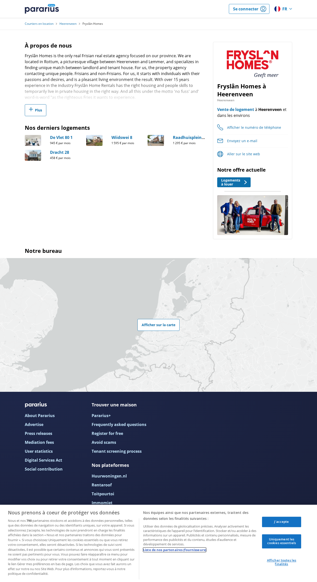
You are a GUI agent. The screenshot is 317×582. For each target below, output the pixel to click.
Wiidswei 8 (121, 137)
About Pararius (40, 415)
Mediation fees (39, 442)
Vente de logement (235, 109)
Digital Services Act (43, 460)
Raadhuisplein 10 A (192, 137)
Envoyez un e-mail (242, 140)
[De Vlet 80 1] (33, 140)
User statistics (39, 451)
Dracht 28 (59, 152)
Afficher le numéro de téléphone (254, 127)
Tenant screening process (117, 451)
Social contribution (44, 469)
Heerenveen (68, 23)
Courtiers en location (39, 23)
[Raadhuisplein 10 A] (156, 140)
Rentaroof (102, 485)
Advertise (34, 424)
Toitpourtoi (103, 494)
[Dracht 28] (33, 155)
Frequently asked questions (119, 424)
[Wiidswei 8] (94, 140)
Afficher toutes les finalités (281, 562)
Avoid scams (104, 442)
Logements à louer (230, 182)
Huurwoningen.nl (109, 476)
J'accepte (281, 521)
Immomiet (102, 502)
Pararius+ (101, 415)
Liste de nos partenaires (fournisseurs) (174, 550)
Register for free (107, 433)
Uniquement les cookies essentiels (281, 541)
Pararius (42, 9)
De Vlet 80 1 (61, 137)
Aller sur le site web (243, 154)
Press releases (38, 433)
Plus (38, 110)
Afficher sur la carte (158, 324)
